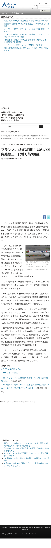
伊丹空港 (8, 138)
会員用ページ (17, 13)
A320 (3, 138)
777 (30, 136)
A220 (9, 401)
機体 (21, 144)
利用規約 (25, 527)
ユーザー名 (34, 6)
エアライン (11, 144)
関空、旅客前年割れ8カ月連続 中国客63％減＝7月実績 (26, 21)
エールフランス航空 (9, 373)
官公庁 (17, 144)
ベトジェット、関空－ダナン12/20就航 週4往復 (23, 45)
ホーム (5, 13)
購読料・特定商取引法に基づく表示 (39, 527)
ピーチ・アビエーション (27, 138)
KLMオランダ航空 (18, 401)
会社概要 (4, 527)
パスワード (34, 8)
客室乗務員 (5, 136)
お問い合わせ (26, 529)
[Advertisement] (25, 79)
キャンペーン (43, 136)
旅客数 (26, 136)
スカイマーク (19, 136)
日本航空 (35, 136)
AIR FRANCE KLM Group (12, 369)
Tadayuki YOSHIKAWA (13, 159)
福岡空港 (39, 138)
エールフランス (29, 401)
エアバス (15, 138)
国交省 (11, 136)
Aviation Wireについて (14, 527)
